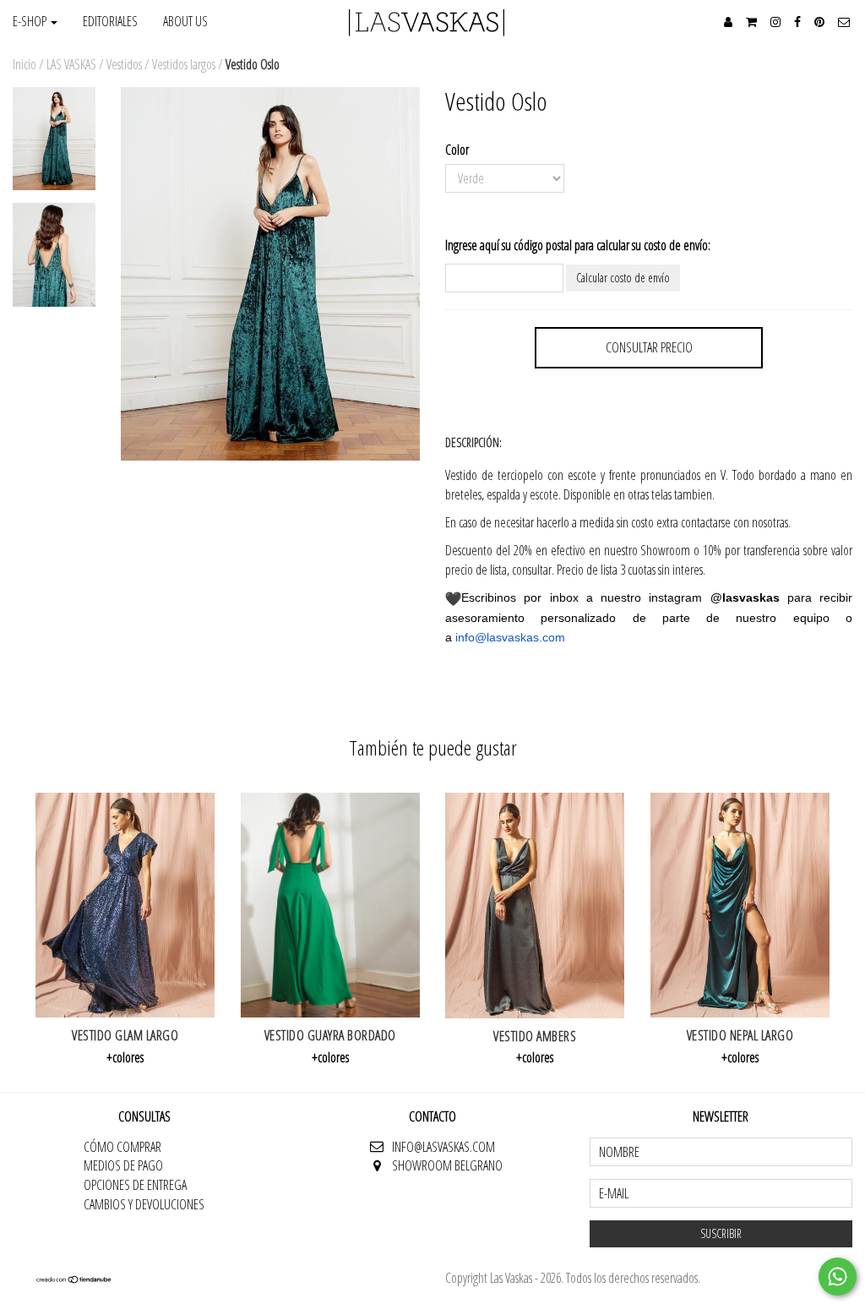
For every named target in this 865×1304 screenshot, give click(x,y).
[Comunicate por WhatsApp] (838, 1277)
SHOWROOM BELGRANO (447, 1165)
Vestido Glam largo (125, 1035)
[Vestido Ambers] (535, 905)
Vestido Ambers (534, 1036)
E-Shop (31, 21)
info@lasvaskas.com (510, 637)
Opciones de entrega (135, 1185)
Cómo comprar (122, 1147)
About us (185, 21)
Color (457, 149)
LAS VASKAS (71, 64)
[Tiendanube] (74, 1279)
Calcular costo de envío (623, 278)
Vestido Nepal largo (740, 1035)
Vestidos (124, 64)
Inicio (24, 64)
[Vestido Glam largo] (125, 905)
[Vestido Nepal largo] (740, 905)
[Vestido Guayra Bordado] (331, 905)
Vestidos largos (183, 64)
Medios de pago (123, 1165)
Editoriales (110, 21)
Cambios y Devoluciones (144, 1204)
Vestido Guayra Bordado (330, 1035)
